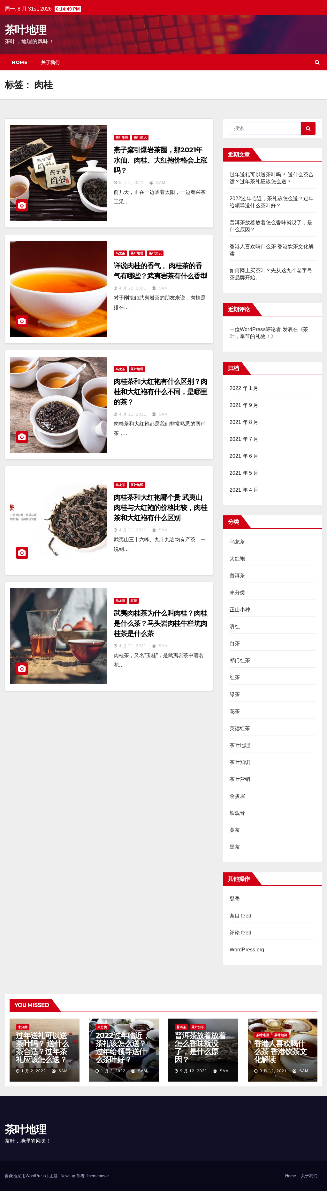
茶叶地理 (25, 29)
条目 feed (240, 915)
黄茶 (235, 830)
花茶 (235, 711)
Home (19, 62)
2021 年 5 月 (244, 473)
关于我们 (50, 62)
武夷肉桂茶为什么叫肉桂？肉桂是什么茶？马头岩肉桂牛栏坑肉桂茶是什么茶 (160, 623)
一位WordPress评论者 (255, 329)
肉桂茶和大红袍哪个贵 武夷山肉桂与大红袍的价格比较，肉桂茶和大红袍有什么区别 (160, 507)
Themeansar (97, 1175)
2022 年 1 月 (244, 388)
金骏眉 (237, 796)
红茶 (134, 600)
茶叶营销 (240, 779)
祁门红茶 (240, 660)
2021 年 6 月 (244, 456)
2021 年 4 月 (244, 490)
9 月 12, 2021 (193, 1071)
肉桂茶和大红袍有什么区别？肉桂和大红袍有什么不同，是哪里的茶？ (160, 391)
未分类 (237, 592)
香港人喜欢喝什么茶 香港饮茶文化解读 (280, 1051)
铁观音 (237, 813)
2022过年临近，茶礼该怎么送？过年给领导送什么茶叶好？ (122, 1047)
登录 (235, 898)
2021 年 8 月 (244, 422)
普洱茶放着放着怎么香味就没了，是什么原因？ (200, 1047)
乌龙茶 (120, 253)
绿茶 (235, 694)
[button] (317, 62)
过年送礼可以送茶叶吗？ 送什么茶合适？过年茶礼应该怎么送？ (42, 1047)
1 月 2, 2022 (33, 1071)
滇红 (235, 626)
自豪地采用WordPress (26, 1175)
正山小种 (240, 609)
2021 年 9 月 (244, 405)
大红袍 (237, 558)
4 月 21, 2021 (132, 414)
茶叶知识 (140, 137)
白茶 (235, 643)
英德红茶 (240, 728)
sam (160, 182)
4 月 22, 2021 (132, 288)
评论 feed (240, 932)
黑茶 (235, 847)
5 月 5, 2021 (131, 182)
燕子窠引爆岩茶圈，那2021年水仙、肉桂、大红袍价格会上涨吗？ (160, 160)
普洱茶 (237, 575)
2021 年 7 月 (244, 439)
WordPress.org (247, 949)
